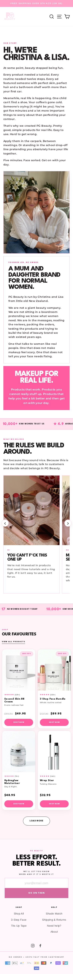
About (54, 931)
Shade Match (54, 913)
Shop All (19, 913)
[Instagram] (33, 946)
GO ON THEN (36, 893)
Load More (36, 821)
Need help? (54, 925)
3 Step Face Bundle (53, 699)
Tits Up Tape (19, 925)
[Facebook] (40, 946)
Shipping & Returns (54, 919)
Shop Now (18, 722)
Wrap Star (47, 780)
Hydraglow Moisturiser (12, 781)
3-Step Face (18, 919)
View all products (13, 641)
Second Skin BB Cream (14, 700)
